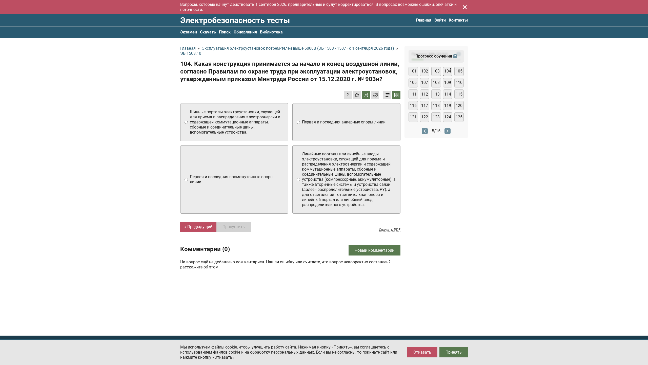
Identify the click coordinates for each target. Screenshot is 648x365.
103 (436, 71)
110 (459, 82)
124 (447, 117)
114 (447, 94)
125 (459, 117)
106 (413, 82)
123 (436, 117)
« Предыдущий (198, 226)
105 (459, 71)
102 (424, 71)
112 (424, 94)
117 (424, 105)
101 (413, 71)
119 (447, 105)
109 (447, 82)
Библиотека (271, 32)
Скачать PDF (389, 230)
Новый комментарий (374, 250)
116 (413, 105)
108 (436, 82)
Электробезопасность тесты (235, 20)
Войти (440, 20)
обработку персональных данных (282, 352)
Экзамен (188, 32)
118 (436, 105)
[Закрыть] (465, 7)
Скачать (208, 32)
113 (436, 94)
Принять (454, 352)
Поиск (225, 32)
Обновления (245, 32)
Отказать (422, 352)
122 (424, 117)
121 (413, 117)
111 (413, 94)
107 (424, 82)
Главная (423, 20)
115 (459, 94)
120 (459, 105)
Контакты (458, 20)
